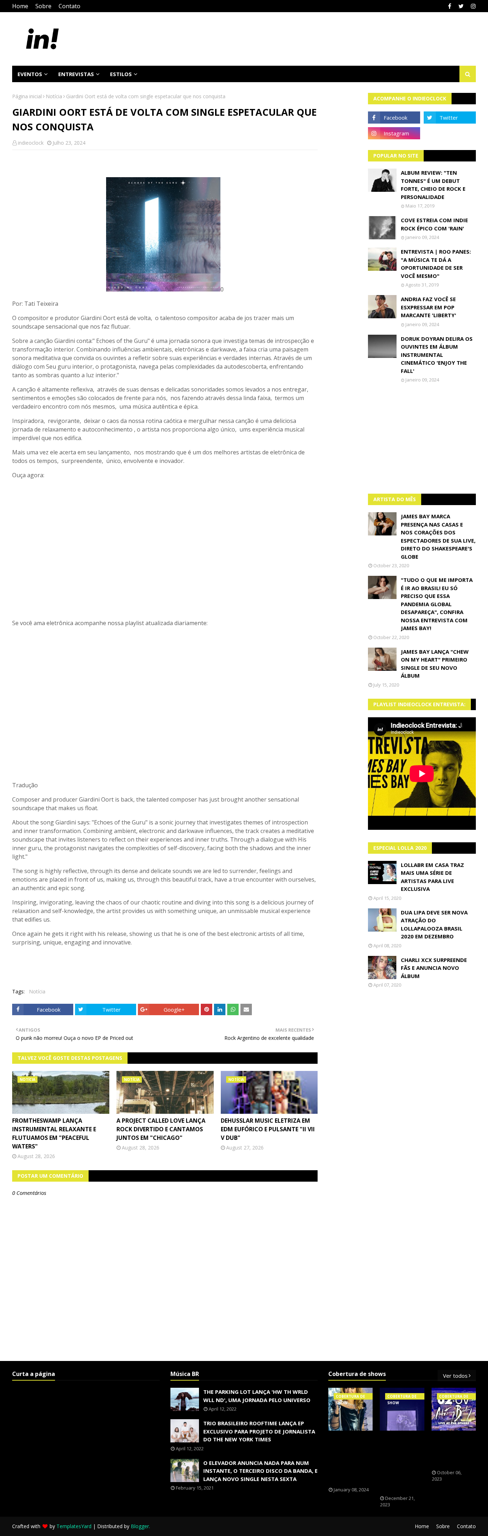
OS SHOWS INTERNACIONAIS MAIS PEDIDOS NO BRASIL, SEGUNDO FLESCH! (353, 1458)
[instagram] (472, 6)
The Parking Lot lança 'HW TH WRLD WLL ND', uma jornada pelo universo (256, 1395)
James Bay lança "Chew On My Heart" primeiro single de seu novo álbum (435, 663)
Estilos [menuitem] (121, 74)
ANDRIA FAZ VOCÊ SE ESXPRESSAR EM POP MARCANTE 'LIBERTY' (428, 307)
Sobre (43, 6)
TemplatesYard (73, 1526)
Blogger (140, 1526)
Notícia (54, 96)
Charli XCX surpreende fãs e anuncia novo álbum (434, 967)
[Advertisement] (422, 438)
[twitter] (461, 6)
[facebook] (449, 6)
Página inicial (27, 96)
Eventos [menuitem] (30, 74)
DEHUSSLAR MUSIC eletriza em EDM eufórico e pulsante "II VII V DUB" (268, 1129)
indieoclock (31, 142)
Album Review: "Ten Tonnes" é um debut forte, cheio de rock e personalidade (433, 184)
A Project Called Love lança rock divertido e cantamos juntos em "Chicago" (160, 1129)
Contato (69, 6)
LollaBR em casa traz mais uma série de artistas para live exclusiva (432, 877)
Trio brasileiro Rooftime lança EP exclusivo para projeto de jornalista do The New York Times (259, 1431)
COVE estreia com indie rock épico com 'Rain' (434, 224)
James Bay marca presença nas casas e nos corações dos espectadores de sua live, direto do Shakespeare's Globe (438, 536)
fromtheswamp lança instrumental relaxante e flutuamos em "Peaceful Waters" (54, 1133)
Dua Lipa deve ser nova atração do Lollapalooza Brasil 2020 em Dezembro (434, 924)
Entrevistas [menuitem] (76, 74)
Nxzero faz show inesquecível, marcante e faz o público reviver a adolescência (401, 1463)
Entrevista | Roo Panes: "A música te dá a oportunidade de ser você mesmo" (436, 263)
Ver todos (455, 1375)
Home (20, 6)
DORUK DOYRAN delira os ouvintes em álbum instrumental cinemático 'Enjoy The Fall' (437, 354)
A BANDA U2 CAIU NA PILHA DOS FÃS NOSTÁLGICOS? (454, 1450)
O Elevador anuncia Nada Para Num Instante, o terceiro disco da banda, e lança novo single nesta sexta (260, 1470)
